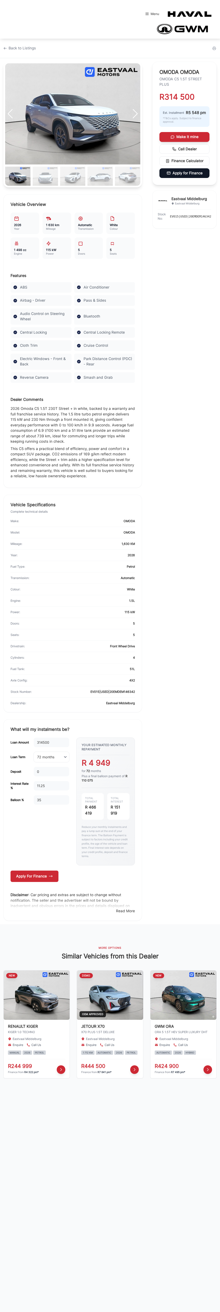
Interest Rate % (20, 786)
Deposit (16, 771)
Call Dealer (187, 149)
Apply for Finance (188, 173)
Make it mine (187, 137)
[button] (135, 114)
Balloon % (17, 800)
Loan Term (18, 757)
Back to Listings (22, 48)
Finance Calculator (187, 161)
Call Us (36, 1045)
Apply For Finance (31, 876)
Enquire (18, 1045)
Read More (125, 911)
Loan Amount (20, 742)
